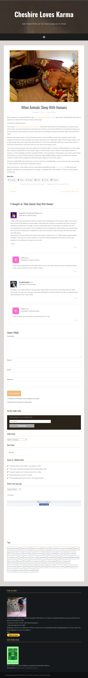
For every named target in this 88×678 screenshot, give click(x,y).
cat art (20, 553)
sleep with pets (63, 184)
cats (46, 553)
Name (9, 360)
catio (32, 553)
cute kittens (42, 557)
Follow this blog (44, 504)
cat (15, 553)
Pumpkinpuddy (24, 282)
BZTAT (10, 553)
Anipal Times (36, 548)
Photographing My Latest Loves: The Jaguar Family (26, 478)
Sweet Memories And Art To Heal (20, 475)
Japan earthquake (63, 562)
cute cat (26, 557)
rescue (75, 566)
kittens (32, 566)
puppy (69, 566)
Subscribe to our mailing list (20, 417)
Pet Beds (13, 191)
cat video (61, 553)
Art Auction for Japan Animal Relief (61, 548)
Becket (76, 548)
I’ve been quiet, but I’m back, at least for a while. (25, 472)
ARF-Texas (45, 548)
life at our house (32, 184)
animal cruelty (25, 548)
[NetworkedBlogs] (44, 502)
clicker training (70, 553)
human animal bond (36, 562)
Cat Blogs (10, 495)
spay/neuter (20, 570)
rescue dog (11, 570)
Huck (26, 562)
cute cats (34, 557)
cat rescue (39, 553)
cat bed (26, 553)
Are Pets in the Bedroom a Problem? (27, 127)
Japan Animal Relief (50, 562)
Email (9, 370)
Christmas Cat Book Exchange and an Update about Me (27, 469)
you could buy (60, 167)
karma (21, 566)
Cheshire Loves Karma (44, 14)
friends (20, 562)
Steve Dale (29, 570)
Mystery (50, 566)
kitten (26, 566)
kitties (39, 566)
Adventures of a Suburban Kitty (26, 668)
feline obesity (12, 562)
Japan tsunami (12, 566)
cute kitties (51, 557)
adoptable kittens (13, 548)
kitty (44, 566)
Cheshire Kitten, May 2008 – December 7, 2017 (25, 466)
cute (21, 557)
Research (42, 184)
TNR (36, 570)
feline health (74, 557)
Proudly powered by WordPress (16, 675)
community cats (13, 557)
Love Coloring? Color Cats (69, 191)
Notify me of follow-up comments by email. (24, 398)
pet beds (55, 184)
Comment (10, 336)
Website (10, 379)
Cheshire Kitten (51, 112)
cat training (52, 553)
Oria (34, 675)
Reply (75, 247)
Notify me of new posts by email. (20, 402)
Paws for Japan (59, 566)
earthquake (65, 557)
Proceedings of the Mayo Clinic (44, 117)
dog (58, 557)
